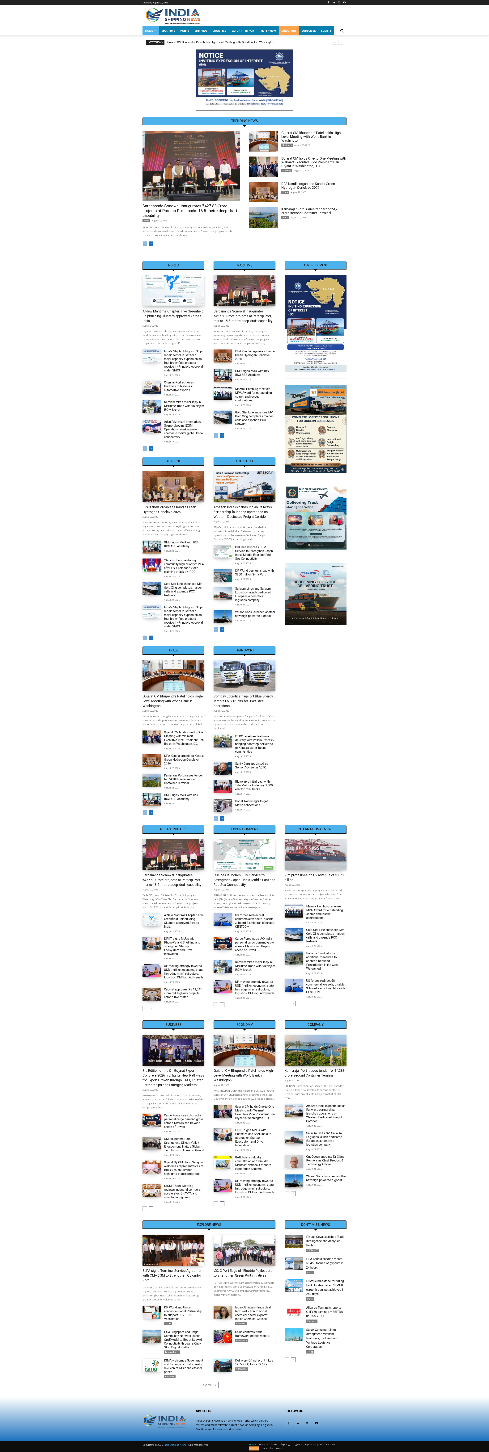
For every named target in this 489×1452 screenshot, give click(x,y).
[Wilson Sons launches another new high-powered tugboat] (223, 616)
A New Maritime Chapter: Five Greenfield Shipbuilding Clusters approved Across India (172, 316)
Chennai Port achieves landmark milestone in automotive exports (179, 386)
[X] (339, 3)
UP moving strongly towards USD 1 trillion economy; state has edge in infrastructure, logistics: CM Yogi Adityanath (183, 971)
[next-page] (151, 243)
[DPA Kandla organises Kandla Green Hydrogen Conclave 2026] (263, 192)
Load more (208, 1385)
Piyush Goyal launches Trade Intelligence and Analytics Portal (325, 1241)
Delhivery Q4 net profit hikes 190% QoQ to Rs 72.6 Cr (254, 1362)
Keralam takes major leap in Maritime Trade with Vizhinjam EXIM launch (184, 406)
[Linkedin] (334, 3)
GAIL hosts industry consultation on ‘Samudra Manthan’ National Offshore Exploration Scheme (253, 1163)
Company (316, 1024)
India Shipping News (175, 1444)
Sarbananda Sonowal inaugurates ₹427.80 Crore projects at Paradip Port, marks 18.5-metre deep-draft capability (189, 211)
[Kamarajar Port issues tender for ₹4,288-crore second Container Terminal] (263, 217)
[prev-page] (144, 243)
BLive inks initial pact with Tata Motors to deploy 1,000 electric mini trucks (254, 785)
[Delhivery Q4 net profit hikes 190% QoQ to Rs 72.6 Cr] (223, 1365)
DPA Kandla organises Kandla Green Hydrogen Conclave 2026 (308, 186)
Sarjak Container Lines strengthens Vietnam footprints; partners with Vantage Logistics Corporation (322, 1338)
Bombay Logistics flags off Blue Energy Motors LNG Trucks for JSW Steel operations (243, 701)
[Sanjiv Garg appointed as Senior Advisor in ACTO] (223, 768)
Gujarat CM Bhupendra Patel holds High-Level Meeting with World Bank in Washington (311, 136)
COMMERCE (241, 1340)
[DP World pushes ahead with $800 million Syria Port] (223, 575)
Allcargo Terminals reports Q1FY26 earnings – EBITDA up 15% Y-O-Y (324, 1312)
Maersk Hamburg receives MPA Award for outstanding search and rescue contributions (253, 394)
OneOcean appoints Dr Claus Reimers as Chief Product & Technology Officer (325, 1160)
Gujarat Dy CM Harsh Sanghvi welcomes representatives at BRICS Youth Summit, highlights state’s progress (183, 1168)
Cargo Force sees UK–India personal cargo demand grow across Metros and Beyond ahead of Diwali (254, 944)
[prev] (334, 42)
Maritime (245, 265)
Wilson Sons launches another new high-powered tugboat (255, 614)
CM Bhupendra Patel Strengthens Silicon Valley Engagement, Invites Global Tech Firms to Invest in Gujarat (184, 1144)
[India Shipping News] (173, 15)
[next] (340, 42)
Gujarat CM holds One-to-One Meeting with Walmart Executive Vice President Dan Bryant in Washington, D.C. (235, 42)
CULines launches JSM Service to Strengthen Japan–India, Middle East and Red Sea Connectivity (255, 552)
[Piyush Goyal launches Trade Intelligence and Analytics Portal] (294, 1241)
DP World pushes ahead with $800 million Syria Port (254, 572)
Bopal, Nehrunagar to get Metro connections (251, 803)
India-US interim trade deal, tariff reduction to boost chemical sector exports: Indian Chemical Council (253, 1313)
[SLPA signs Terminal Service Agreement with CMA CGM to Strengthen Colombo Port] (173, 1250)
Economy (287, 170)
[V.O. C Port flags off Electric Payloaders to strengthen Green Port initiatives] (244, 1250)
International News (316, 829)
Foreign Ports (172, 1352)
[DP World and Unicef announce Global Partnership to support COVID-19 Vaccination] (151, 1312)
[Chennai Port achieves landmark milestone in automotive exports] (151, 387)
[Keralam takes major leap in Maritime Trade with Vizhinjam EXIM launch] (151, 406)
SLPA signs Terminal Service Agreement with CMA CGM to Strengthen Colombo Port (172, 1275)
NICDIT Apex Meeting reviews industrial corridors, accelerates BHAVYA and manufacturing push (182, 1191)
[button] (342, 30)
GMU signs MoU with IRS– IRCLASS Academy (253, 373)
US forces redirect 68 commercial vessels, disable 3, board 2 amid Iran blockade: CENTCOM (255, 920)
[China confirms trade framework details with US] (223, 1336)
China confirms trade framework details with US (252, 1334)
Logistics (244, 461)
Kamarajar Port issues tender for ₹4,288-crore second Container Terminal (311, 211)
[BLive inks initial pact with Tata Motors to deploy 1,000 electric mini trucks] (223, 786)
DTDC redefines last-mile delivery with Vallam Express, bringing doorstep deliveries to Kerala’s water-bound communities (254, 743)
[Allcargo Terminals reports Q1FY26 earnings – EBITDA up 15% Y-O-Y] (294, 1312)
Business (287, 145)
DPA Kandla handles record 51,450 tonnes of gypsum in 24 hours (324, 1263)
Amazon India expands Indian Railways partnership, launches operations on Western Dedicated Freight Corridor (243, 512)
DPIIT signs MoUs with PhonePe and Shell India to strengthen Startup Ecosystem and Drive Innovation (182, 946)
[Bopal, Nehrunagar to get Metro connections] (223, 805)
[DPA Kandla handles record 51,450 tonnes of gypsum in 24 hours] (294, 1263)
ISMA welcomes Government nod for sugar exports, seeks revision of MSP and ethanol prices (183, 1366)
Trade (173, 650)
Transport (244, 650)
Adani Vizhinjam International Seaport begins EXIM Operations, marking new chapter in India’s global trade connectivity (183, 429)
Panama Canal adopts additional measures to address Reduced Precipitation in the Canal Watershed (322, 961)
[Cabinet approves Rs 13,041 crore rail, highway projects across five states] (151, 994)
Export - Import (244, 829)
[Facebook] (328, 3)
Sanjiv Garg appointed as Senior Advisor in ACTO (251, 765)
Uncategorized (151, 1264)
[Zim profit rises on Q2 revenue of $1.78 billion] (316, 854)
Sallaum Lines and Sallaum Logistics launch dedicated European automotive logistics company (253, 594)
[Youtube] (344, 3)
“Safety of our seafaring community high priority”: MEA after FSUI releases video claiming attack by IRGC (184, 566)
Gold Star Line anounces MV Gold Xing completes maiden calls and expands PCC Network (254, 418)
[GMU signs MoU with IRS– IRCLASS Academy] (223, 375)
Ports (146, 220)
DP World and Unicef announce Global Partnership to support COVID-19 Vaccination (183, 1313)
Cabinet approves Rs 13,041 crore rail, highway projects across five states (183, 993)
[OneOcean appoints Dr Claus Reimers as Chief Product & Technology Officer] (294, 1161)
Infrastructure (173, 829)
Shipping (173, 461)
